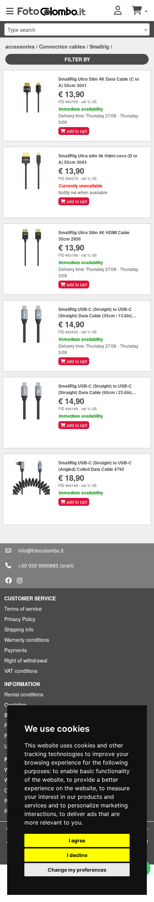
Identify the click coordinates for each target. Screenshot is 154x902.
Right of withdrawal (25, 660)
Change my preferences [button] (77, 870)
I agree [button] (77, 840)
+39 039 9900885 (38, 565)
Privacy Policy (19, 619)
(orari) (67, 565)
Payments (15, 650)
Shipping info (19, 629)
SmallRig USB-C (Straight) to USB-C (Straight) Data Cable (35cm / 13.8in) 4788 (95, 315)
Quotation (15, 704)
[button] (123, 10)
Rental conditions (23, 694)
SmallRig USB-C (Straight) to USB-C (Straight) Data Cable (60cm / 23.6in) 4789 (95, 392)
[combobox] (77, 29)
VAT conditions (21, 670)
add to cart (76, 131)
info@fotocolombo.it (40, 550)
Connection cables (62, 46)
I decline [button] (77, 855)
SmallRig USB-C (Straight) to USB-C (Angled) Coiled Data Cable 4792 (95, 465)
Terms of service (23, 608)
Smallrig (99, 46)
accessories (20, 46)
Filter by (77, 59)
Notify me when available (82, 192)
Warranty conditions (26, 639)
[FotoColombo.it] (51, 11)
